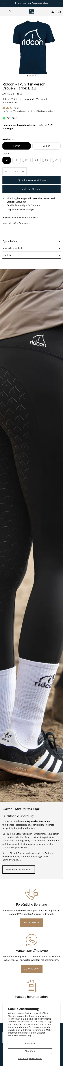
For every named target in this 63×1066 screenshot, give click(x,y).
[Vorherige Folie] (3, 3)
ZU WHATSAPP (31, 968)
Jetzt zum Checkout (31, 189)
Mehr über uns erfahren (18, 869)
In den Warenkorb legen (33, 180)
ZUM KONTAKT (31, 922)
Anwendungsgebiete (12, 248)
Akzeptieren (30, 1043)
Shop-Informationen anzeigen (20, 209)
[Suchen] (10, 11)
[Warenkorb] (59, 11)
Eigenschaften (9, 241)
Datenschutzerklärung (19, 1035)
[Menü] (3, 11)
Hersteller (7, 255)
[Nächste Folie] (59, 3)
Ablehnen (30, 1050)
